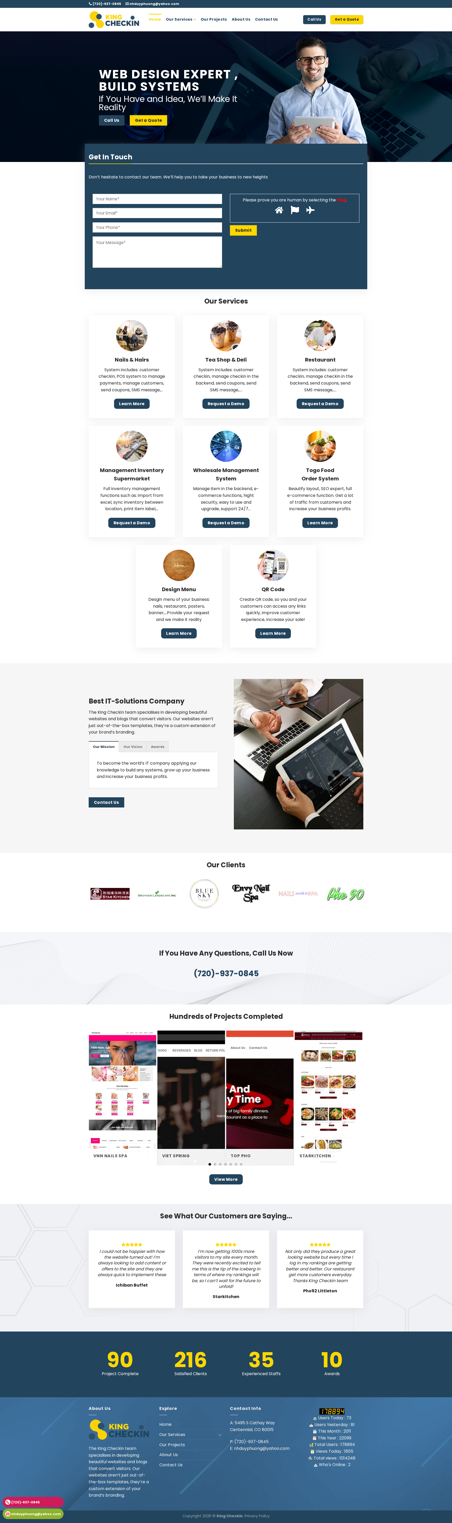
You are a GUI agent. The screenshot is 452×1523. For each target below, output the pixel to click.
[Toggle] (220, 1435)
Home (155, 19)
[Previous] (15, 97)
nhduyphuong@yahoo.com (154, 4)
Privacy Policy (257, 1516)
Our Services (179, 19)
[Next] (436, 97)
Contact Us (266, 19)
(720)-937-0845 (106, 4)
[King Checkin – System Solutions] (115, 19)
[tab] (104, 746)
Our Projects (214, 19)
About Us (241, 19)
